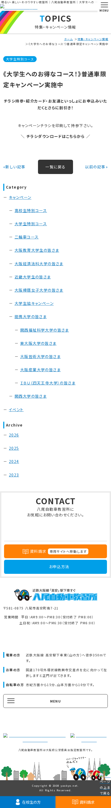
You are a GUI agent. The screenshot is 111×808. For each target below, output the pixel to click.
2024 (14, 461)
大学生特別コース (20, 59)
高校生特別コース (31, 210)
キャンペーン (20, 197)
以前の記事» (96, 166)
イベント (16, 409)
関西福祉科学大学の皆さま (44, 330)
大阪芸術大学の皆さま (40, 356)
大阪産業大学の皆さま (40, 369)
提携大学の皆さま (31, 316)
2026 (14, 435)
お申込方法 (59, 566)
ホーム (68, 39)
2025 (14, 448)
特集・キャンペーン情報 (93, 39)
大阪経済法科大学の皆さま (39, 263)
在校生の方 (31, 802)
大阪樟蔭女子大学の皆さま (39, 290)
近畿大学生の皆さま (33, 276)
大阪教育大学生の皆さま (37, 250)
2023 (14, 475)
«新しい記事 (14, 166)
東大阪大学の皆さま (38, 343)
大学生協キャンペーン (34, 303)
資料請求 (87, 802)
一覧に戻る (55, 166)
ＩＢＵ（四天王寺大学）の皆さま (47, 383)
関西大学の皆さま (31, 396)
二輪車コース (27, 237)
